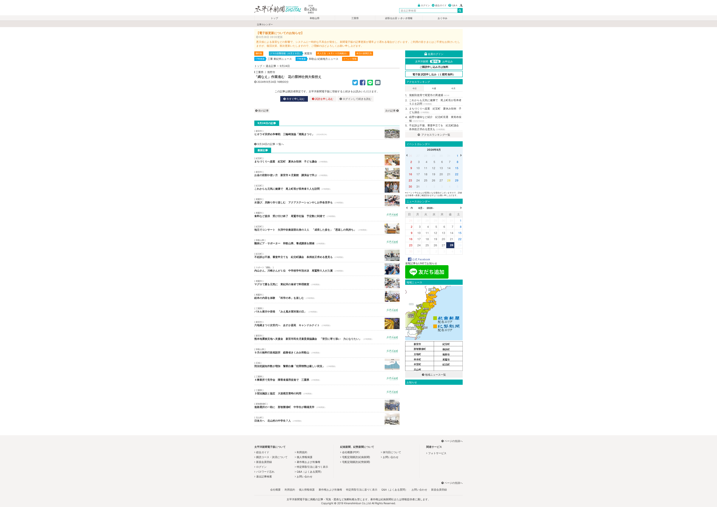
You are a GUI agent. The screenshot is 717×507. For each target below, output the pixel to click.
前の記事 (263, 110)
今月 (453, 88)
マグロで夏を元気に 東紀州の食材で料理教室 (327, 282)
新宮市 (417, 344)
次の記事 (390, 110)
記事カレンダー (265, 24)
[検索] (460, 10)
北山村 (417, 369)
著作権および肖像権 (308, 461)
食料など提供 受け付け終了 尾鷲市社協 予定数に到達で (327, 214)
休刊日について (392, 452)
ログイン (425, 5)
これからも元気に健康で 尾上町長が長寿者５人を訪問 (327, 187)
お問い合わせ (304, 476)
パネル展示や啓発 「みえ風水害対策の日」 (327, 310)
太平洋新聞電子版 (275, 9)
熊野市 (271, 72)
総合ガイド (440, 5)
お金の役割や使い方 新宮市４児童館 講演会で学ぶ (327, 173)
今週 (434, 88)
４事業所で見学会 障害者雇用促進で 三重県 (327, 378)
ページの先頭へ (453, 441)
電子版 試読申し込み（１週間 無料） (433, 74)
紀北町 (446, 364)
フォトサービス (437, 453)
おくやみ (442, 18)
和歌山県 (314, 18)
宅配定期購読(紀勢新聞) (356, 461)
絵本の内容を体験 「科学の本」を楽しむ (327, 296)
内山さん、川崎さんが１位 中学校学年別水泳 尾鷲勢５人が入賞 (327, 269)
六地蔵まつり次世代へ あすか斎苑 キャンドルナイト (327, 323)
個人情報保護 (304, 457)
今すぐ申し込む (295, 98)
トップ (274, 18)
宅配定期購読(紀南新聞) (356, 457)
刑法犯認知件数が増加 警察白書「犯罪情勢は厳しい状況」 (327, 364)
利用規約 (302, 452)
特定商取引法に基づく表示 (312, 466)
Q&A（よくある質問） (310, 471)
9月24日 (285, 65)
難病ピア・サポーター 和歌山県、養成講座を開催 (327, 241)
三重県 (355, 18)
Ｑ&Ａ (455, 5)
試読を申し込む (323, 98)
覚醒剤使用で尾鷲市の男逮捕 (429, 95)
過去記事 (271, 65)
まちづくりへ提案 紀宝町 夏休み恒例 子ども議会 (327, 160)
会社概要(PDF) (350, 452)
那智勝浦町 (420, 348)
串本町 (417, 359)
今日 (414, 88)
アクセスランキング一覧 (435, 134)
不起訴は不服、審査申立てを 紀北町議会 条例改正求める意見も (327, 255)
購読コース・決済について (272, 457)
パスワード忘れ (265, 471)
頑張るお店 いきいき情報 (398, 18)
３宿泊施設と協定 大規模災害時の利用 (327, 391)
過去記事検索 (264, 476)
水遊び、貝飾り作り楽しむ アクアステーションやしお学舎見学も (327, 200)
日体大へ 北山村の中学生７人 (327, 419)
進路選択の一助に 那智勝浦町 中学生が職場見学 (327, 405)
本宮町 (417, 364)
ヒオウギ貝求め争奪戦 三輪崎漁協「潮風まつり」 (327, 132)
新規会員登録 (264, 461)
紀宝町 (446, 344)
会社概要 (275, 489)
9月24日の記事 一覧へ (270, 144)
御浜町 (446, 349)
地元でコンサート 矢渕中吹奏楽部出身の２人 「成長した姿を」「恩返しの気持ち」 (327, 228)
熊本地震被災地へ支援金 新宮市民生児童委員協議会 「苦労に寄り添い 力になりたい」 (327, 337)
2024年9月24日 (266, 81)
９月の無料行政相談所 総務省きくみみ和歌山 (327, 350)
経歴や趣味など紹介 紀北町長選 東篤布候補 (435, 118)
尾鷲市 (446, 359)
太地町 (417, 354)
